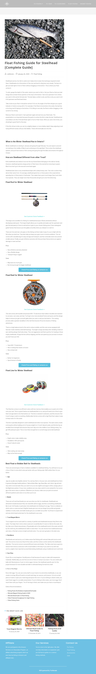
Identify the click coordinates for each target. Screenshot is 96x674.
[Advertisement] (80, 52)
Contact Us (71, 643)
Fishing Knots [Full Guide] (54, 630)
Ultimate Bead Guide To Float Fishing (18, 595)
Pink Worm (10, 535)
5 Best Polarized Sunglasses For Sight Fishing (21, 598)
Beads (9, 497)
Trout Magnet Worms (14, 629)
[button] (34, 270)
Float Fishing (38, 74)
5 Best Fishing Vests (13, 600)
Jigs (8, 477)
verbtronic (10, 74)
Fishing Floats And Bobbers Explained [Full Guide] (22, 591)
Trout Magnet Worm (13, 517)
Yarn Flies (10, 553)
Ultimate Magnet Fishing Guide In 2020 (19, 593)
